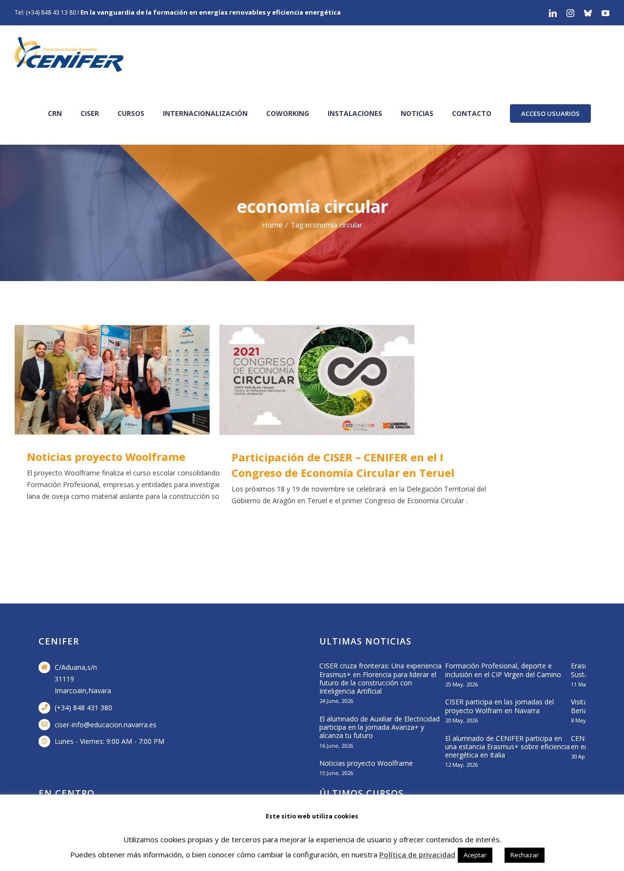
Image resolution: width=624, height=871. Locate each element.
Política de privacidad (417, 854)
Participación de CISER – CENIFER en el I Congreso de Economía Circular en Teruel (349, 380)
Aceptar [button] (475, 855)
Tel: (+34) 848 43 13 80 (45, 12)
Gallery (173, 380)
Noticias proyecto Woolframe (145, 380)
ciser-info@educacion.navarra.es (105, 724)
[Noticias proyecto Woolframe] (158, 380)
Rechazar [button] (524, 855)
